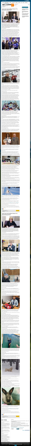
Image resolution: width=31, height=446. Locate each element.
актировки (3, 413)
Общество (10, 2)
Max (8, 202)
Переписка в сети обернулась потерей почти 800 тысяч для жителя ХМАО (25, 9)
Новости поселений (6, 2)
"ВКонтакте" (17, 202)
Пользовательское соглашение (14, 427)
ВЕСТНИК (6, 5)
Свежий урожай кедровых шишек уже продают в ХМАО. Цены (25, 12)
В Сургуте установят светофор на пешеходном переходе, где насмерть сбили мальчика (25, 14)
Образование (26, 2)
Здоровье (19, 2)
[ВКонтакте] (2, 414)
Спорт (21, 2)
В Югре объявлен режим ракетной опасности (19, 5)
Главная (3, 2)
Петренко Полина (8, 215)
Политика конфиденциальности (21, 427)
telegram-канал (11, 202)
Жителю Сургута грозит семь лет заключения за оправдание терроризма (25, 16)
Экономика (16, 2)
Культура (23, 2)
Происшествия (13, 2)
